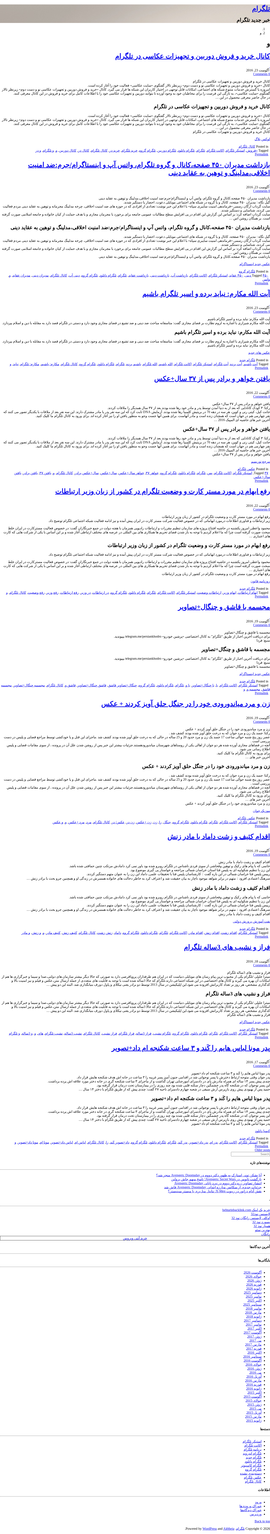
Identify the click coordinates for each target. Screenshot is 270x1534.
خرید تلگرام (130, 150)
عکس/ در (118, 822)
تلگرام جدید (247, 360)
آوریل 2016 (254, 1376)
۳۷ (266, 473)
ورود (258, 1502)
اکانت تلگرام (215, 150)
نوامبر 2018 (254, 1308)
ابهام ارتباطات (248, 592)
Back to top (262, 1521)
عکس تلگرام (246, 469)
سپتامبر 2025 (252, 1304)
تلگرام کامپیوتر (251, 1465)
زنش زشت (105, 933)
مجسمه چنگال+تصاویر (29, 685)
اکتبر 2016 (254, 1352)
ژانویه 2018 (254, 1316)
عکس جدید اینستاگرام (254, 264)
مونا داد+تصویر (28, 1142)
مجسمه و (253, 689)
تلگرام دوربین (166, 150)
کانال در (83, 150)
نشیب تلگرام (54, 1033)
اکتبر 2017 (254, 1328)
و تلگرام (48, 150)
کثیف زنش (69, 933)
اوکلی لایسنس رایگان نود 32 (250, 1218)
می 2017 (255, 1340)
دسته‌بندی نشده (251, 1473)
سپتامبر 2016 (252, 1356)
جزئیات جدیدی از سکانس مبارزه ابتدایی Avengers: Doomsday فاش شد (213, 1187)
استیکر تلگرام (235, 150)
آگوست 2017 (253, 1332)
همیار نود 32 (262, 1226)
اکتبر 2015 (254, 1392)
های (40, 1033)
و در (38, 150)
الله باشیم (166, 364)
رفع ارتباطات (69, 592)
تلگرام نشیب (162, 1033)
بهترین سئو (262, 1230)
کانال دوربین (67, 150)
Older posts (262, 1150)
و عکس (58, 822)
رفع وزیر (52, 592)
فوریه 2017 (254, 1348)
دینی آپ (74, 275)
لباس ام (80, 1142)
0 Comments (261, 74)
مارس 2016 (253, 1380)
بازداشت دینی (159, 275)
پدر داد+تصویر (198, 1142)
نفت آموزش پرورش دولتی (251, 921)
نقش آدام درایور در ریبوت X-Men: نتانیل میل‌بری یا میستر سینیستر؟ (215, 1191)
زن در (130, 822)
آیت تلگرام (221, 364)
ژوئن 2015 (254, 1404)
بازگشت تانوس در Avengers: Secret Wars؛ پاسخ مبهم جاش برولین (216, 1179)
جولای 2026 (254, 1276)
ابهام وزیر (229, 592)
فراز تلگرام (126, 1033)
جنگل (167, 822)
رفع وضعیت (36, 592)
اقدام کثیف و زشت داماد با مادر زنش (218, 836)
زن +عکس (143, 822)
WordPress (209, 1528)
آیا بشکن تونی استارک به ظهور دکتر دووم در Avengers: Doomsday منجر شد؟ (209, 1175)
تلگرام (261, 8)
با (217, 685)
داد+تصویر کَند (119, 1142)
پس (209, 473)
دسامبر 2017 (253, 1320)
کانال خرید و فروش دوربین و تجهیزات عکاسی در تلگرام (192, 56)
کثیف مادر (53, 933)
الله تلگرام (150, 364)
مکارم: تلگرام (29, 364)
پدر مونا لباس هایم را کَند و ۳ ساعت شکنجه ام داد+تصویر (191, 1048)
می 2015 (255, 1408)
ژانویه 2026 (254, 1288)
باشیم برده (133, 364)
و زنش (36, 933)
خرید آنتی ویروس (135, 1238)
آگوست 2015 (253, 1396)
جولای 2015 (254, 1400)
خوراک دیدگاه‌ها (251, 1510)
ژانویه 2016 (254, 1388)
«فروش (252, 150)
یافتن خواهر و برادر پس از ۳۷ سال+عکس (212, 378)
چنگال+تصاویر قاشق (122, 685)
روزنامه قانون (260, 581)
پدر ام (214, 1142)
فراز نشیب (109, 1033)
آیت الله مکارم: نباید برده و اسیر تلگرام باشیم (206, 293)
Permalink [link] (261, 154)
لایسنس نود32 (260, 1214)
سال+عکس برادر (87, 473)
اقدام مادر (196, 933)
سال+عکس (108, 473)
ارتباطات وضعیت (209, 592)
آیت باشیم (251, 364)
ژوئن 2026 (254, 1280)
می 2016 (255, 1372)
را (160, 822)
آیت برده (236, 364)
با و (188, 685)
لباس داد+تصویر (62, 1142)
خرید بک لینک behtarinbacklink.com (246, 1210)
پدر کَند (183, 1142)
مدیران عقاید (21, 275)
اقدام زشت (229, 933)
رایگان (265, 1234)
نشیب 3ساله (73, 1033)
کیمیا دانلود (262, 1131)
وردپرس (256, 1514)
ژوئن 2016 (254, 1368)
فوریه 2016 (254, 1384)
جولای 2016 (254, 1364)
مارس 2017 (253, 1344)
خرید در (114, 150)
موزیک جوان (261, 811)
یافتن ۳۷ (45, 473)
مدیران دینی (40, 275)
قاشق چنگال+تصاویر (91, 685)
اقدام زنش (212, 933)
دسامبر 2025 (253, 1292)
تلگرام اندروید (252, 1453)
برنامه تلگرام (253, 1449)
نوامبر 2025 (254, 1296)
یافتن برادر (30, 473)
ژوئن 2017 (254, 1336)
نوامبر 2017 (254, 1324)
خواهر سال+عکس (131, 473)
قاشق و (70, 685)
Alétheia (228, 1528)
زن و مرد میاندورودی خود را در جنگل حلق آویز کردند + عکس (185, 703)
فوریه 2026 (254, 1284)
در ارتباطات (100, 592)
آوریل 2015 (254, 1412)
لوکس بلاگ (262, 139)
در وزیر (86, 592)
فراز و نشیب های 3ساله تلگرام (227, 947)
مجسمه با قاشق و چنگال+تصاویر (224, 607)
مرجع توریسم (260, 461)
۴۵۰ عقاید (236, 275)
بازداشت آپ (179, 275)
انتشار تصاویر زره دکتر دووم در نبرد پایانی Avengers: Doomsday (218, 1183)
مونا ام (44, 1142)
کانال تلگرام (247, 146)
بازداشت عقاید (138, 275)
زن (155, 822)
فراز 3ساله (143, 1033)
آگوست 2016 (253, 1360)
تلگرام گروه (147, 150)
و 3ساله (27, 1033)
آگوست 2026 (253, 1272)
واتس (266, 279)
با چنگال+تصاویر (203, 685)
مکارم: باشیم (50, 364)
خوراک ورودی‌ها (250, 1506)
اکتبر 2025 (254, 1300)
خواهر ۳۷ (152, 473)
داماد (117, 933)
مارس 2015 (253, 1416)
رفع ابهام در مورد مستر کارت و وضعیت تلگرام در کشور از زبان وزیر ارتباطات (162, 491)
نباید (16, 364)
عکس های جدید (259, 352)
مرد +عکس (76, 822)
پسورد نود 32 (261, 1222)
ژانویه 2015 (254, 1420)
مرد (89, 822)
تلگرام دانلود (186, 150)
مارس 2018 (253, 1312)
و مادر (26, 933)
